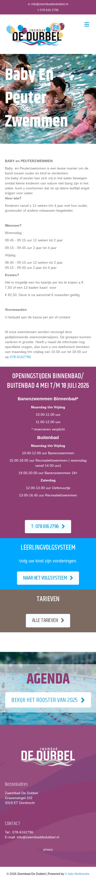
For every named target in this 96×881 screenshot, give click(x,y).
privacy (48, 849)
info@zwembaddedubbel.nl (49, 4)
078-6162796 (20, 357)
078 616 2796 (49, 10)
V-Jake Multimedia (77, 874)
